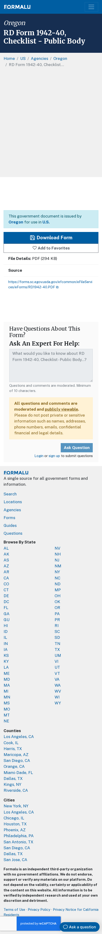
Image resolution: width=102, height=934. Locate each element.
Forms (9, 517)
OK (57, 601)
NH (58, 554)
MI (6, 691)
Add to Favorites (53, 248)
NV (57, 548)
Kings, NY (12, 784)
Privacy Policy (39, 909)
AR (6, 571)
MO (7, 709)
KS (6, 655)
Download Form (53, 237)
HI (6, 625)
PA (57, 613)
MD (7, 679)
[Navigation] (91, 7)
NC (57, 578)
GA (6, 613)
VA (57, 679)
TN (57, 643)
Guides (10, 525)
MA (7, 685)
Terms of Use (14, 909)
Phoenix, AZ (15, 829)
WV (58, 691)
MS (7, 703)
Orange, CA (14, 766)
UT (57, 667)
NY (57, 571)
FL (6, 607)
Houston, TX (15, 824)
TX (57, 649)
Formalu (17, 7)
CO (6, 584)
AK (6, 554)
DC (6, 601)
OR (57, 607)
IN (6, 643)
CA (6, 578)
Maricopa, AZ (16, 754)
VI (56, 661)
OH (57, 595)
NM (58, 566)
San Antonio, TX (18, 842)
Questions (13, 533)
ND (57, 584)
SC (57, 631)
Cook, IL (11, 742)
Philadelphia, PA (19, 835)
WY (58, 703)
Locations (13, 501)
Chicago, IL (14, 818)
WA (58, 685)
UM (58, 655)
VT (57, 673)
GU (6, 619)
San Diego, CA (17, 760)
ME (7, 673)
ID (6, 631)
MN (7, 697)
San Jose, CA (15, 859)
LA (6, 667)
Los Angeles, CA (19, 736)
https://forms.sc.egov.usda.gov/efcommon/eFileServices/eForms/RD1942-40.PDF (50, 284)
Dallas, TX (13, 778)
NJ (57, 560)
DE (6, 595)
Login (38, 456)
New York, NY (16, 806)
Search (10, 494)
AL (6, 548)
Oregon (14, 23)
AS (6, 560)
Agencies (12, 509)
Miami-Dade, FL (18, 772)
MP (58, 589)
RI (57, 625)
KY (6, 661)
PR (57, 619)
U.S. (46, 222)
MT (7, 715)
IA (6, 649)
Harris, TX (13, 748)
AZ (6, 566)
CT (6, 589)
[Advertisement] (51, 124)
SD (57, 637)
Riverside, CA (16, 790)
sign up (54, 456)
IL (5, 637)
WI (57, 697)
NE (6, 721)
